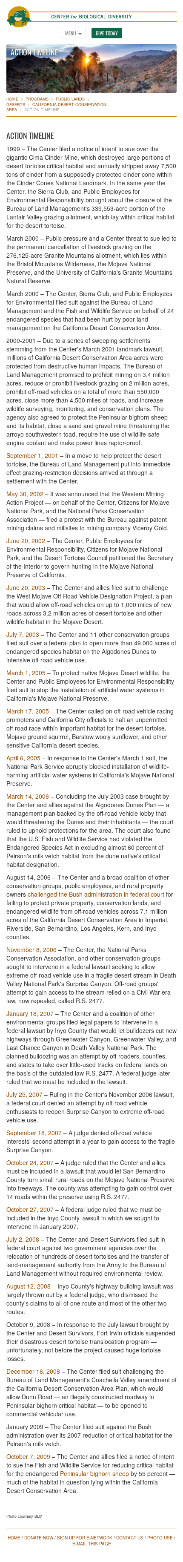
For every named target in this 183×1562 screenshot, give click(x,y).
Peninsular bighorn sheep (94, 1473)
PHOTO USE (160, 1538)
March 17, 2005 (27, 711)
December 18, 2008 (33, 1371)
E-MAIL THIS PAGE (91, 1544)
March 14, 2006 (27, 796)
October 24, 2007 (30, 1162)
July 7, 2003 (22, 634)
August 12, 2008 (28, 1286)
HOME (14, 1538)
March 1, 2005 (26, 672)
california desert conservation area (56, 107)
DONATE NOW (38, 1538)
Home (12, 99)
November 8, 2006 (31, 949)
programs (37, 99)
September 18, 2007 (34, 1132)
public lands (70, 99)
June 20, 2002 (26, 540)
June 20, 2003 (25, 587)
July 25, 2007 (24, 1094)
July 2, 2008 (22, 1239)
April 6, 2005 (23, 758)
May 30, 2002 (24, 493)
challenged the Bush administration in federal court (96, 894)
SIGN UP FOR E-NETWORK (84, 1538)
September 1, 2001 (32, 455)
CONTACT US (129, 1538)
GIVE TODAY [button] (107, 33)
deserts (15, 104)
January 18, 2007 (30, 1013)
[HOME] (91, 12)
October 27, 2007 (30, 1209)
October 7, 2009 (28, 1456)
